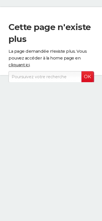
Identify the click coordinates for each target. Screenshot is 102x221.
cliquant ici (18, 64)
